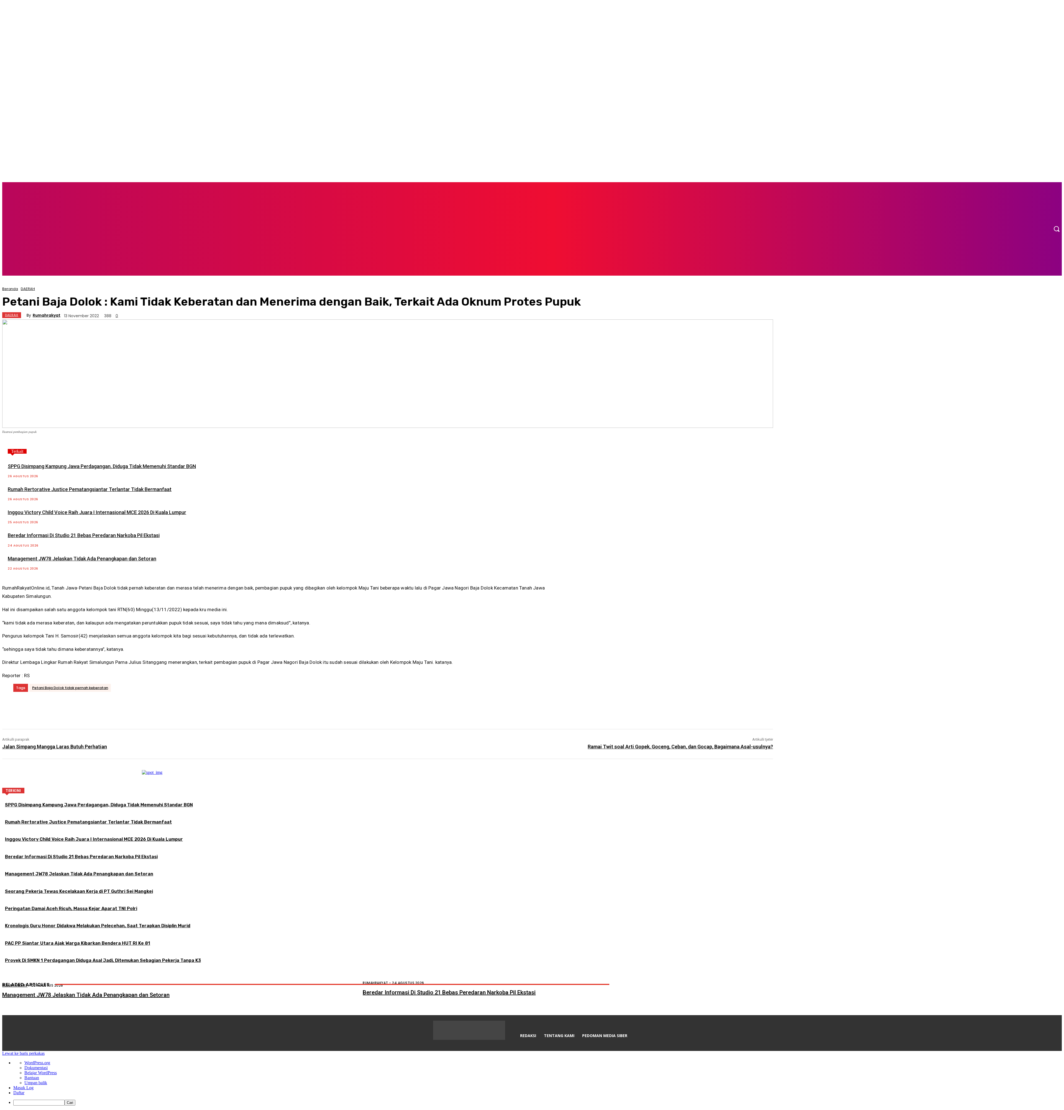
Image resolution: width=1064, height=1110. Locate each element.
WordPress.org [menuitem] (37, 1062)
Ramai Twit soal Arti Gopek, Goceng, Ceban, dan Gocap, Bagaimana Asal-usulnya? (680, 747)
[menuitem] (537, 1103)
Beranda (10, 288)
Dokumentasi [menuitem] (36, 1067)
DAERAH (28, 288)
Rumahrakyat (46, 315)
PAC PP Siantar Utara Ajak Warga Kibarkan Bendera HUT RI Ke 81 (77, 943)
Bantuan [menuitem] (31, 1077)
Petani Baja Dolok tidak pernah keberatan (70, 687)
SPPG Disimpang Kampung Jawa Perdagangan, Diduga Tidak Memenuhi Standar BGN (102, 466)
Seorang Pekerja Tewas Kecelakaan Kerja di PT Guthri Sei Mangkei (79, 891)
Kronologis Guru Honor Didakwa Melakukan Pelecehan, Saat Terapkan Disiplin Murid (97, 925)
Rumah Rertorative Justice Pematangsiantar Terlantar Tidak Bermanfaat (90, 489)
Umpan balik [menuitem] (35, 1082)
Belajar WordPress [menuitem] (40, 1072)
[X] (60, 707)
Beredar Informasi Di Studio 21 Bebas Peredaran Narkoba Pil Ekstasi (84, 535)
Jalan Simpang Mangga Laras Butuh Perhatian (54, 747)
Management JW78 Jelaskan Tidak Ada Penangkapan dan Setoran (82, 559)
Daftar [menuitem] (18, 1092)
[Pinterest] (76, 707)
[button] (1056, 228)
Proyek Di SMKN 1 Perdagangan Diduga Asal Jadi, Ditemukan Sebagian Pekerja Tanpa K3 (103, 960)
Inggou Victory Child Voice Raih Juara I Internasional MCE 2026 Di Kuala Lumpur (97, 512)
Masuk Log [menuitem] (23, 1087)
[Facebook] (43, 707)
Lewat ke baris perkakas (23, 1053)
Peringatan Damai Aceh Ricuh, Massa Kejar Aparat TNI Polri (71, 908)
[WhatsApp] (93, 707)
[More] (113, 707)
